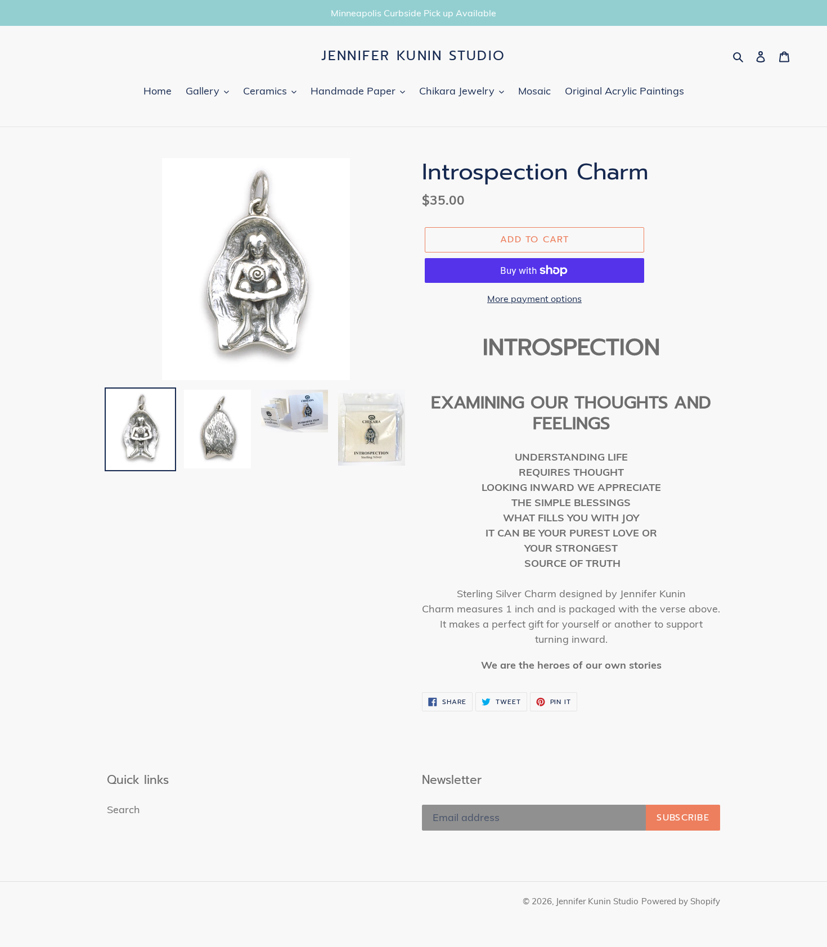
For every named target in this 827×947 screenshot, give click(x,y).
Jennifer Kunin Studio (413, 56)
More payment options (534, 298)
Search (123, 809)
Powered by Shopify (680, 901)
